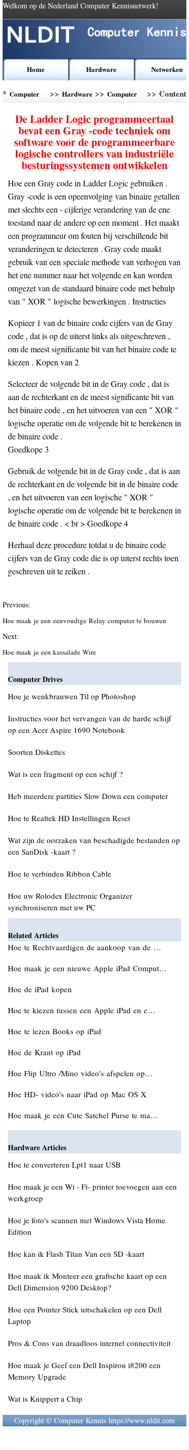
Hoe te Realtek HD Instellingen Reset (69, 818)
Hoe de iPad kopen (41, 989)
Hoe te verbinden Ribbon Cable (59, 873)
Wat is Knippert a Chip (45, 1398)
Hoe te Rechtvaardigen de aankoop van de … (84, 947)
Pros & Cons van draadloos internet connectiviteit (89, 1343)
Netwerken (167, 69)
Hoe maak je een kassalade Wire (50, 652)
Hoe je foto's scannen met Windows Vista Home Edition (86, 1226)
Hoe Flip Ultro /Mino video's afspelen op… (80, 1073)
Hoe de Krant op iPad (45, 1052)
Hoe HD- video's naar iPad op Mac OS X (78, 1094)
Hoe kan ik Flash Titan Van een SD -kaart (76, 1253)
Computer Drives (122, 96)
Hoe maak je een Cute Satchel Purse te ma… (83, 1115)
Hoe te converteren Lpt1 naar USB (64, 1164)
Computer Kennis (24, 96)
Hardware (101, 69)
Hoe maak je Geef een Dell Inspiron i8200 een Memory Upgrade (84, 1371)
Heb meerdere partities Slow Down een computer (88, 796)
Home (36, 69)
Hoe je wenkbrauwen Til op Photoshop (72, 696)
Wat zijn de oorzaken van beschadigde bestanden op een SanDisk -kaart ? (94, 846)
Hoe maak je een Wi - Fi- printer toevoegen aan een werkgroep (92, 1192)
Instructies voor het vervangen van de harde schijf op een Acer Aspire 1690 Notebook (89, 724)
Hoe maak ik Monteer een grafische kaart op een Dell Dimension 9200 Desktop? (87, 1281)
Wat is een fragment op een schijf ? (65, 774)
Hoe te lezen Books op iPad (56, 1031)
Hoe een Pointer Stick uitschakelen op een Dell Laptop (85, 1315)
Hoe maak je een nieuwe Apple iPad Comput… (87, 968)
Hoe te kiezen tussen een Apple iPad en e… (81, 1010)
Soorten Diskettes (36, 752)
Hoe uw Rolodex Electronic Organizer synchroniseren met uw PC (70, 901)
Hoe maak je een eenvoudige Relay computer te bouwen (86, 620)
